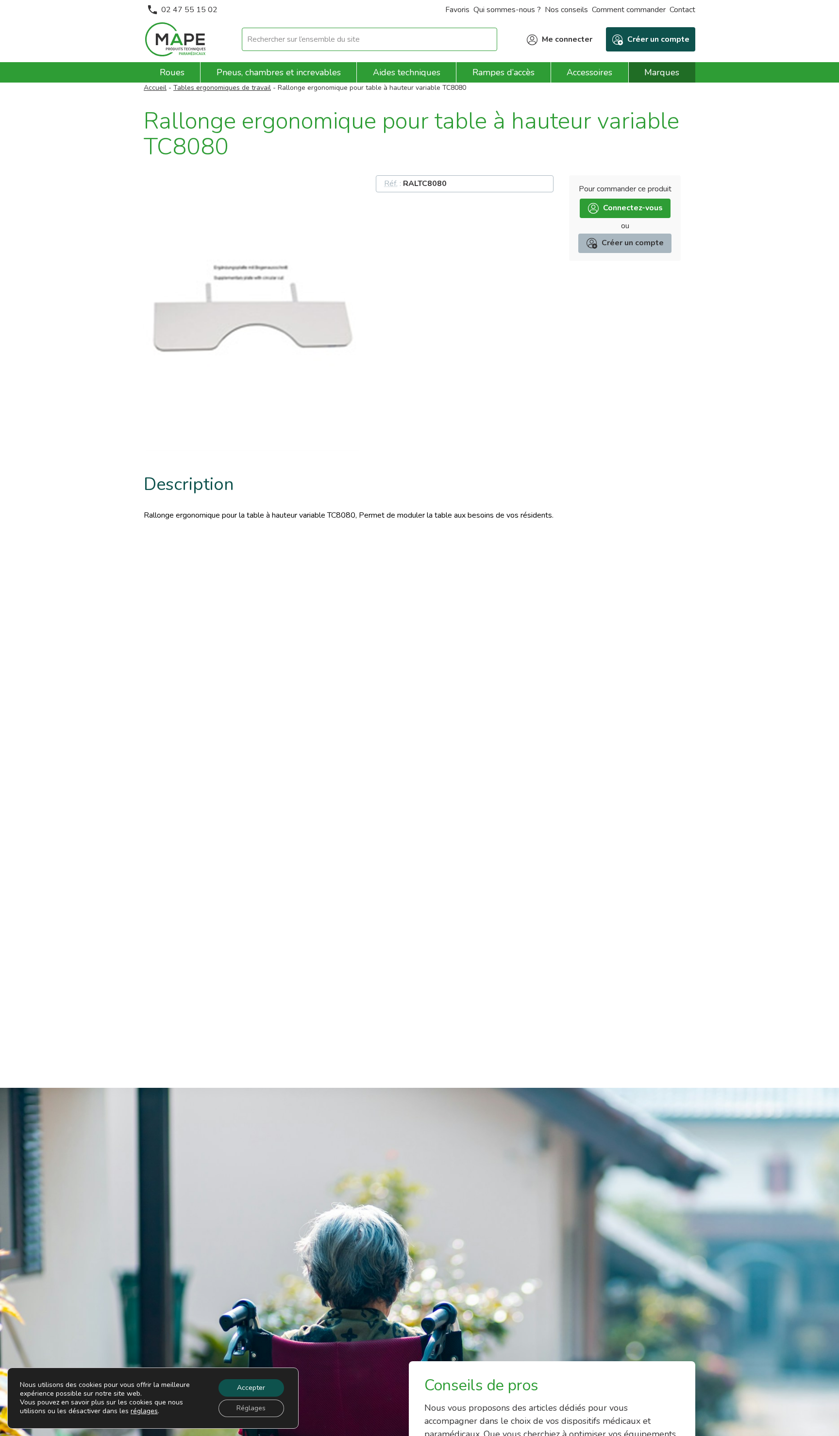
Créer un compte (633, 242)
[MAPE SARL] (175, 39)
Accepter (251, 1387)
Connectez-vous (633, 208)
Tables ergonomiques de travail (222, 87)
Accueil (155, 87)
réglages (144, 1411)
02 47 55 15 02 (189, 9)
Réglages (251, 1408)
